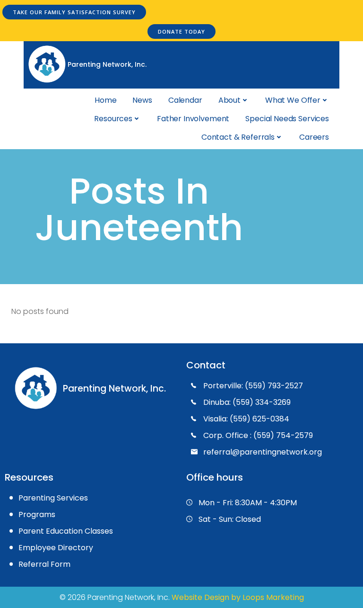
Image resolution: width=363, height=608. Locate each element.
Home (105, 100)
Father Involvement (193, 118)
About (229, 100)
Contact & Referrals (238, 137)
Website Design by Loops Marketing (238, 597)
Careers (314, 137)
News (142, 100)
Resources (113, 118)
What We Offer (292, 100)
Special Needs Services (287, 118)
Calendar (185, 100)
